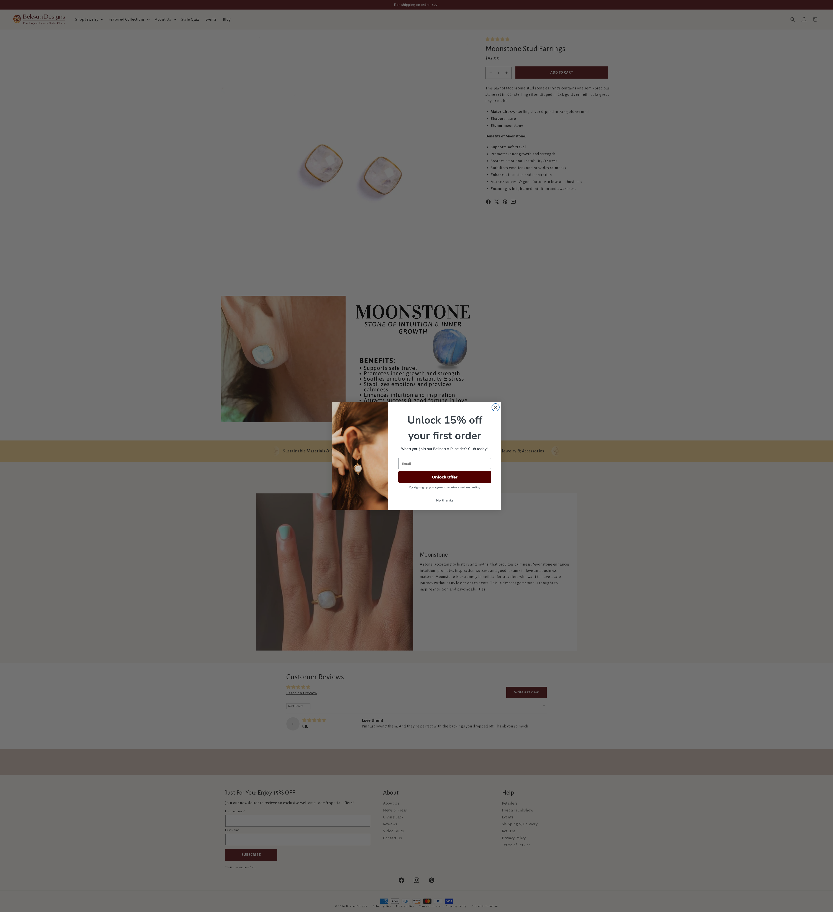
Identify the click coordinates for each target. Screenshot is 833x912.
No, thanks (444, 500)
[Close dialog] (495, 407)
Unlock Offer (444, 477)
